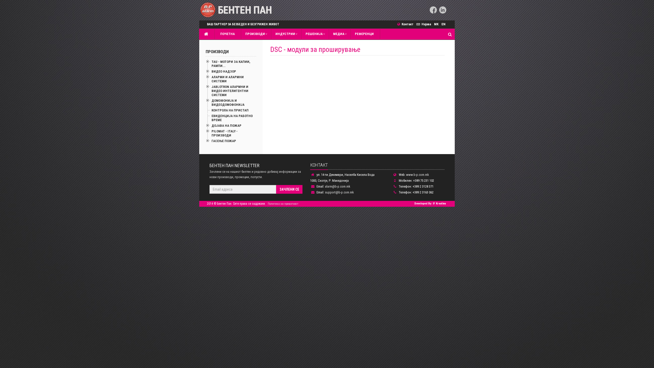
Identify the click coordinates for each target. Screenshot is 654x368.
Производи (255, 34)
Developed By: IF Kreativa (430, 203)
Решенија (314, 34)
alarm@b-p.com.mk (337, 186)
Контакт (408, 24)
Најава (426, 24)
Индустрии (285, 34)
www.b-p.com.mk (417, 175)
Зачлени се (289, 189)
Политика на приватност (283, 203)
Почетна (227, 34)
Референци (364, 34)
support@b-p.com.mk (339, 192)
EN (443, 24)
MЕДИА (338, 34)
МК (436, 24)
